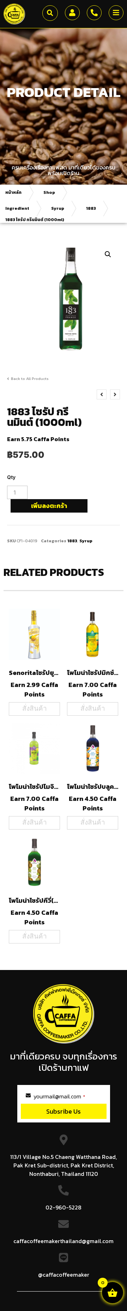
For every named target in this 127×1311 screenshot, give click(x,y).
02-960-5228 (63, 1207)
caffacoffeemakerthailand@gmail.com (63, 1241)
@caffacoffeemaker (63, 1274)
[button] (50, 13)
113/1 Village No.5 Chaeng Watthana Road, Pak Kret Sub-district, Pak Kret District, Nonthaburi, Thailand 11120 (63, 1165)
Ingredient (17, 208)
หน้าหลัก (13, 192)
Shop (49, 192)
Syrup (57, 208)
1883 (91, 208)
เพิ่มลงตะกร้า (49, 505)
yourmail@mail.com (59, 1096)
